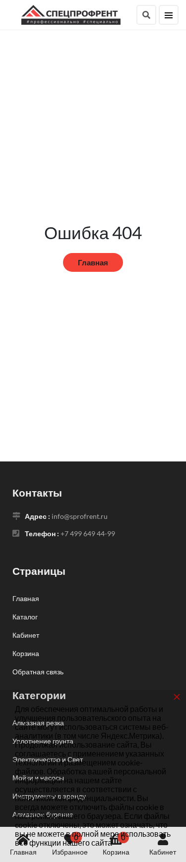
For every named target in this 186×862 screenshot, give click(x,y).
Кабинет (25, 635)
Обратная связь (37, 671)
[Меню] (169, 15)
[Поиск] (146, 15)
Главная (93, 262)
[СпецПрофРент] (70, 13)
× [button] (177, 696)
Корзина (25, 653)
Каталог (25, 616)
